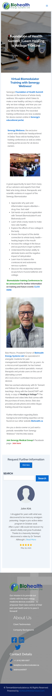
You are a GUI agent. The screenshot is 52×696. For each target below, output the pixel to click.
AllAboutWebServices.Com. (32, 691)
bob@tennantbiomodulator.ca (26, 665)
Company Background (23, 630)
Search (42, 478)
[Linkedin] (21, 640)
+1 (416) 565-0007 (22, 660)
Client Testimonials (22, 624)
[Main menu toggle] (47, 5)
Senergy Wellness (16, 130)
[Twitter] (18, 647)
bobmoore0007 (20, 669)
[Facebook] (14, 640)
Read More (31, 539)
